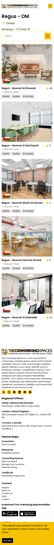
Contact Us (7, 493)
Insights (5, 487)
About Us (6, 490)
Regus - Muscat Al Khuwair (19, 88)
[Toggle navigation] (50, 6)
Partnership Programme (13, 475)
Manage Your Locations (13, 464)
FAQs (4, 496)
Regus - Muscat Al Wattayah (20, 145)
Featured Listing (9, 467)
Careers (5, 499)
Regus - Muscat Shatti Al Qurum (22, 202)
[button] (23, 35)
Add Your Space (9, 461)
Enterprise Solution (11, 453)
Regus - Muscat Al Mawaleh (19, 317)
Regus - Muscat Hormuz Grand (21, 260)
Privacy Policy (28, 529)
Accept (7, 540)
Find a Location (9, 444)
